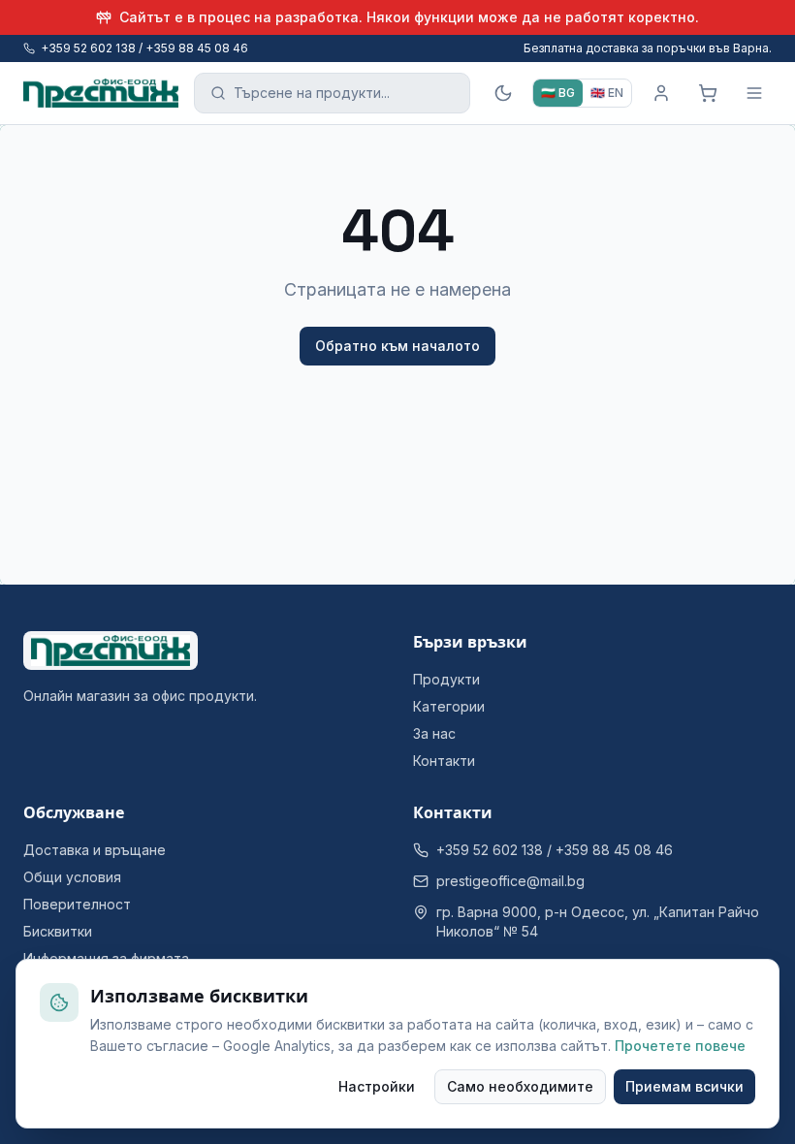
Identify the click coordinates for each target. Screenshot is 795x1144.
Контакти (444, 760)
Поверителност (77, 904)
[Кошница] (707, 93)
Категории (449, 706)
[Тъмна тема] (503, 93)
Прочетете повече (680, 1045)
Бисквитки (57, 931)
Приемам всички (684, 1086)
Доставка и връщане (94, 850)
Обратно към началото (397, 345)
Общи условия (72, 877)
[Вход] (661, 93)
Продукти (446, 679)
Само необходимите (520, 1086)
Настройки (376, 1086)
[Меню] (754, 93)
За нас (434, 733)
